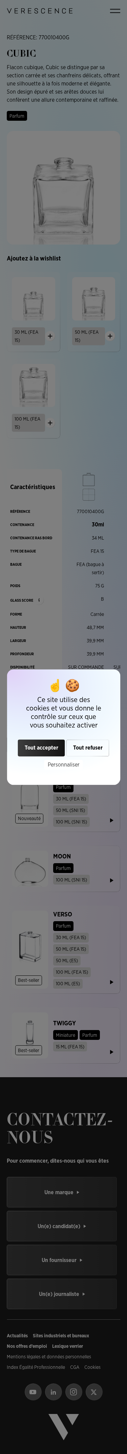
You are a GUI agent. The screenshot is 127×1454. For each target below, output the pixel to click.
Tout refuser (88, 747)
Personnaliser (64, 764)
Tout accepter (41, 747)
